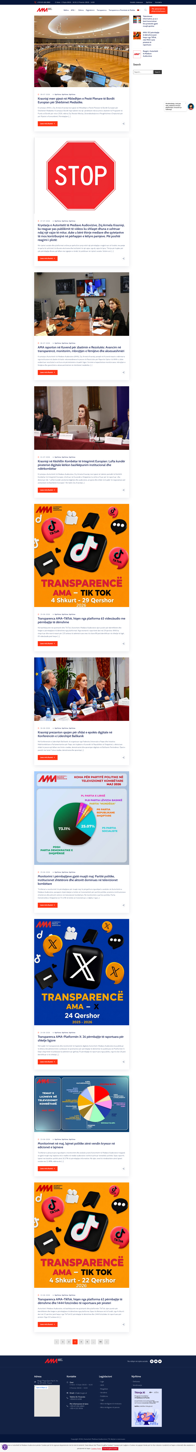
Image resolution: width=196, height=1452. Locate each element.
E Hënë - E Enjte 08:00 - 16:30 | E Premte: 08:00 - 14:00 (75, 2)
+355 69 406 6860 (43, 2)
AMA (72, 10)
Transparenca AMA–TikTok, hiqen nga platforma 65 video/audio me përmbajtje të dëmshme (81, 620)
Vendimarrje (137, 1385)
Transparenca (101, 10)
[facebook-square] (152, 1361)
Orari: (72, 1382)
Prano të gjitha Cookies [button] (110, 1449)
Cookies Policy (96, 1449)
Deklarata (136, 1381)
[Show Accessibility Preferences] (5, 1447)
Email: (78, 1393)
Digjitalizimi (90, 10)
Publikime (104, 1396)
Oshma (81, 10)
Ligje (102, 1381)
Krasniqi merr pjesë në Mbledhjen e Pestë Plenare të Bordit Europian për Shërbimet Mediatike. (76, 100)
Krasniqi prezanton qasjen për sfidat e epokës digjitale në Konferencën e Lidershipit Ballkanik (75, 734)
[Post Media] (81, 51)
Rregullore (104, 1389)
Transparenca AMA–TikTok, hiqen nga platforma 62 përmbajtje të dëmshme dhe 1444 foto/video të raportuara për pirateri (80, 1301)
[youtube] (156, 1361)
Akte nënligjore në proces (110, 1407)
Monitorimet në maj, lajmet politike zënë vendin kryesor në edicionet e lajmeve (76, 1145)
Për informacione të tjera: (79, 1406)
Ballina (66, 10)
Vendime (103, 1393)
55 (101, 1342)
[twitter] (160, 1361)
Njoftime (58, 94)
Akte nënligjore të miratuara (110, 1404)
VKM (102, 1385)
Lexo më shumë (46, 123)
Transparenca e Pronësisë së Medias (122, 10)
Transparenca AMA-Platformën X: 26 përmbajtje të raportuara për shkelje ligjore (81, 1038)
